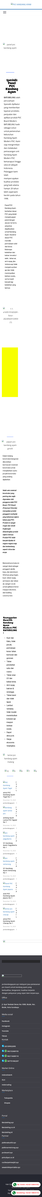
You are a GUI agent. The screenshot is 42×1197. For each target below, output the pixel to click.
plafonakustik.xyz (9, 1142)
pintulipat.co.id (8, 1157)
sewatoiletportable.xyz (11, 1167)
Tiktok (4, 1036)
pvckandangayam (8, 803)
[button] (5, 315)
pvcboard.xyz (7, 1152)
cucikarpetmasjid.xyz (10, 1162)
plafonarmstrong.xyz (10, 1147)
